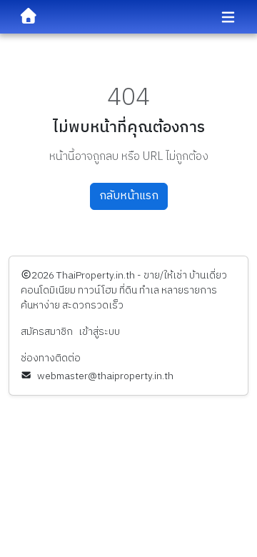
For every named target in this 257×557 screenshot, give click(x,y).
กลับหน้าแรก (128, 196)
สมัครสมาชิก (47, 331)
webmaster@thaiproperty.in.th (105, 376)
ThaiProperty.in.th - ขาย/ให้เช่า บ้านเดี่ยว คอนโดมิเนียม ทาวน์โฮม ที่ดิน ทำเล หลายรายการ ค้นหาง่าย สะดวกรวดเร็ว (124, 290)
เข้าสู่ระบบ (99, 331)
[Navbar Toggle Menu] (228, 18)
